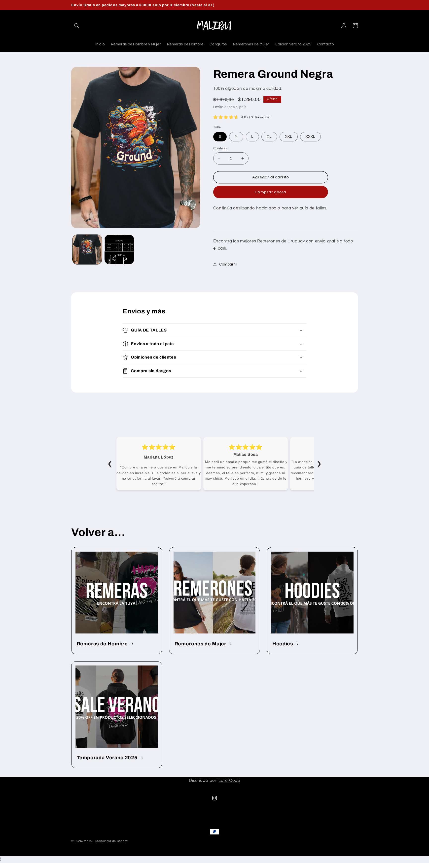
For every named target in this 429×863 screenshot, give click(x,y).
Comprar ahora (270, 192)
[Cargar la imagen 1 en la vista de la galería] (87, 249)
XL (269, 136)
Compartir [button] (228, 264)
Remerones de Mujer (200, 643)
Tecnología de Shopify (111, 841)
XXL (288, 136)
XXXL (310, 136)
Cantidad (220, 148)
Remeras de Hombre (102, 643)
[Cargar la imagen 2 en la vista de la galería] (119, 249)
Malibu (89, 841)
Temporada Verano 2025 (107, 757)
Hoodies (282, 643)
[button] (77, 25)
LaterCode (229, 780)
